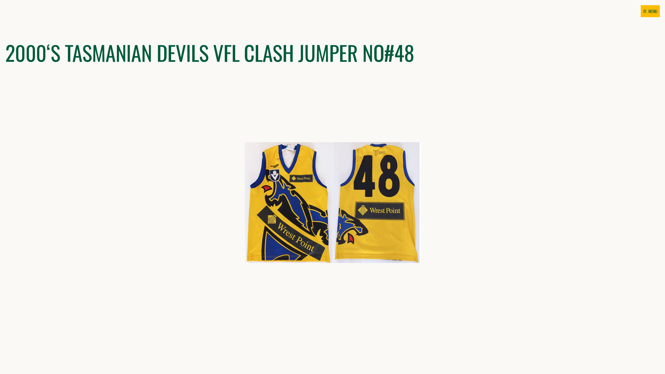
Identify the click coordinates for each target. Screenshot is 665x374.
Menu (652, 11)
